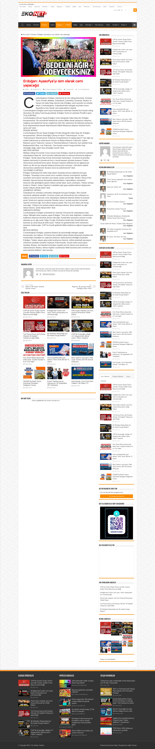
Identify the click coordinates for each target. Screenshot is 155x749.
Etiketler (103, 381)
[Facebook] (117, 10)
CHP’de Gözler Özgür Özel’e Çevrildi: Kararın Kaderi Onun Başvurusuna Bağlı (34, 312)
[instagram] (121, 10)
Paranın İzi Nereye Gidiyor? (116, 202)
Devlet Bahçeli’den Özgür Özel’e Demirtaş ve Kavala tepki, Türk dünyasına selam (123, 701)
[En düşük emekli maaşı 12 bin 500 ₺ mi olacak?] (65, 712)
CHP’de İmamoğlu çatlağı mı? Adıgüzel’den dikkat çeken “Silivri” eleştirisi (80, 336)
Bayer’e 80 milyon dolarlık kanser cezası (35, 286)
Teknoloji (86, 6)
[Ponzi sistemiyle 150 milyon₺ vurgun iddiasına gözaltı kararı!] (65, 702)
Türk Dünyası (97, 6)
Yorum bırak (70, 89)
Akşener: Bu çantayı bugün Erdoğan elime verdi (81, 286)
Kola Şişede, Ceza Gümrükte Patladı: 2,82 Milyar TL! (82, 382)
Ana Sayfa (22, 6)
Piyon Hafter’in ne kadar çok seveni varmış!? (82, 732)
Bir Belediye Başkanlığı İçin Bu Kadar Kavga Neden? (57, 334)
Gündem (44, 6)
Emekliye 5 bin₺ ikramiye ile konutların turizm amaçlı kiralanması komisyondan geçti (82, 721)
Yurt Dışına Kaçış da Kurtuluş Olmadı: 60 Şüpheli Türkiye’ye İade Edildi (34, 336)
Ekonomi (37, 6)
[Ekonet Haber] (34, 13)
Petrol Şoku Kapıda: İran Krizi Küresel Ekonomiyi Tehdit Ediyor (82, 312)
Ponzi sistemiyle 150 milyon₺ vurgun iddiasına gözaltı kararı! (82, 701)
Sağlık (74, 6)
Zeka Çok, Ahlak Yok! (114, 187)
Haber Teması (132, 745)
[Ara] (135, 10)
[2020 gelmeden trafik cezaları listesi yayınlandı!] (65, 683)
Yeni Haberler (105, 376)
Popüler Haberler (117, 376)
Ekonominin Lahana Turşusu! (116, 209)
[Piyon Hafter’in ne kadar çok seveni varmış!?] (65, 733)
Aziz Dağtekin (128, 176)
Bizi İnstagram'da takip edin (116, 496)
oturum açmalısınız (53, 400)
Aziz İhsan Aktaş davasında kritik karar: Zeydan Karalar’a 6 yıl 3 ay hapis (34, 359)
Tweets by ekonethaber (107, 659)
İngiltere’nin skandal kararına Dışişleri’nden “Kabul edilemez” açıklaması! (123, 720)
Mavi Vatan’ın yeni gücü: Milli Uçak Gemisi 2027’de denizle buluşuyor (82, 359)
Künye (119, 6)
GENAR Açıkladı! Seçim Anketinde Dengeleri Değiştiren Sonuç (32, 383)
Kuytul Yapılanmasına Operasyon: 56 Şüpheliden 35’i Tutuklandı (57, 383)
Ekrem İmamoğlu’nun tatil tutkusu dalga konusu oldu (122, 710)
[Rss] (115, 10)
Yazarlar (111, 6)
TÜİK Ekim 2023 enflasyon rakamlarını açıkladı (123, 729)
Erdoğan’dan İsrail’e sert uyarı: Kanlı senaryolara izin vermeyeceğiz (57, 312)
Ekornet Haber (113, 745)
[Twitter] (119, 10)
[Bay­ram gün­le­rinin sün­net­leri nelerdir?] (65, 693)
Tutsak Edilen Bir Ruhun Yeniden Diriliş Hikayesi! (116, 223)
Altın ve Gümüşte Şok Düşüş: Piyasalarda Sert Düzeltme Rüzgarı (124, 691)
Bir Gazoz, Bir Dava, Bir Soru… (117, 237)
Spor (79, 6)
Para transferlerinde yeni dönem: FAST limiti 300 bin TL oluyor (58, 359)
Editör (27, 89)
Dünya (30, 6)
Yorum (128, 376)
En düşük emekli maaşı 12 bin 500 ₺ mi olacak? (83, 710)
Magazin (59, 6)
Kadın (52, 6)
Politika (67, 6)
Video (105, 6)
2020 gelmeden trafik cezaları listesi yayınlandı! (83, 682)
